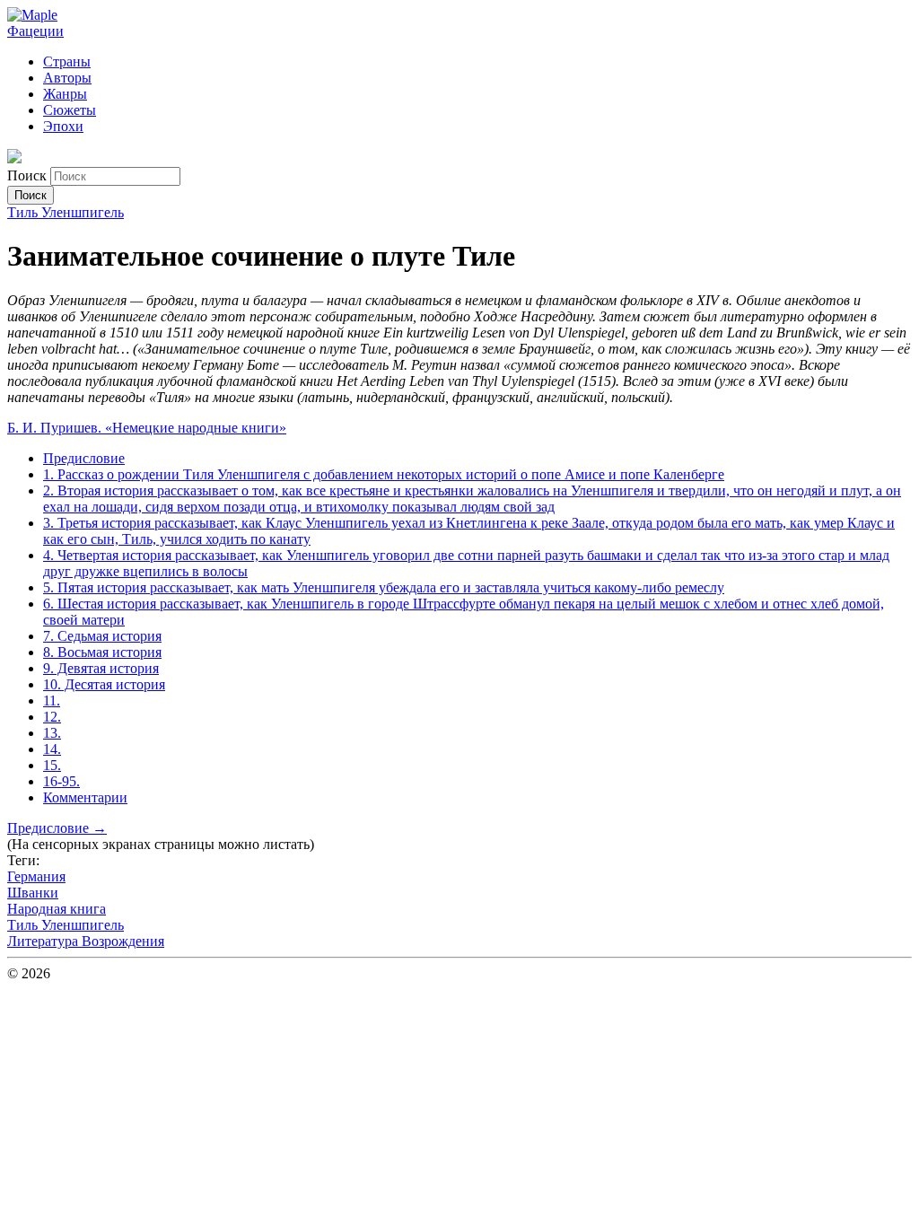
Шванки (32, 892)
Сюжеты (69, 110)
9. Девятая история (101, 668)
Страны (67, 61)
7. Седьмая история (102, 636)
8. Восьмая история (102, 652)
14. (52, 749)
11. (51, 700)
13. (52, 732)
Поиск (28, 175)
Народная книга (56, 908)
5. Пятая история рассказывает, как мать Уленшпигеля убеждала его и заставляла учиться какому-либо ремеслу (383, 587)
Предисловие (84, 458)
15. (52, 765)
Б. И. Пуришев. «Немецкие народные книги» (146, 427)
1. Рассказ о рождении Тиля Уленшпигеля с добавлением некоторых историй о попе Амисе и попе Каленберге (383, 474)
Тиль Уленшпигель (65, 212)
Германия (36, 876)
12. (52, 716)
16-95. (61, 781)
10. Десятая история (104, 684)
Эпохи (63, 126)
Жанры (65, 93)
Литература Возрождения (85, 941)
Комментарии (85, 797)
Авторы (67, 77)
